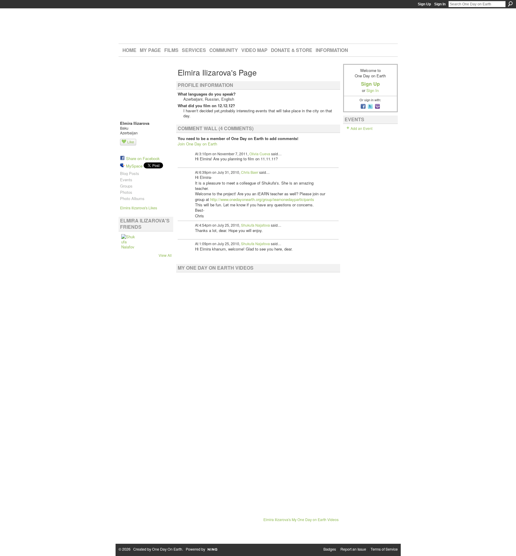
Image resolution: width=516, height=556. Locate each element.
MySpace (134, 166)
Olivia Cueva (259, 153)
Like (130, 141)
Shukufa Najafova (255, 225)
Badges (329, 549)
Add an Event (361, 128)
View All (165, 255)
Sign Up (424, 4)
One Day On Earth (167, 549)
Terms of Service (384, 549)
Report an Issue (353, 549)
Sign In (440, 4)
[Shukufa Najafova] (128, 241)
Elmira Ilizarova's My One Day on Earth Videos (301, 519)
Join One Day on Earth (197, 144)
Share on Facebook (143, 158)
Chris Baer (249, 172)
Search (510, 4)
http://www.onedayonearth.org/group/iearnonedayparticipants (262, 199)
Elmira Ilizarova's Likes (138, 208)
